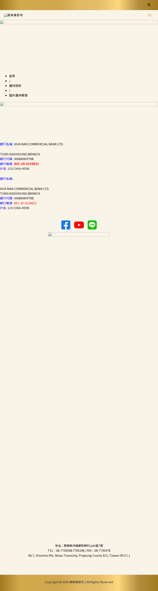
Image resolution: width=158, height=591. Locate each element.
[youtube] (79, 225)
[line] (92, 225)
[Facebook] (65, 225)
